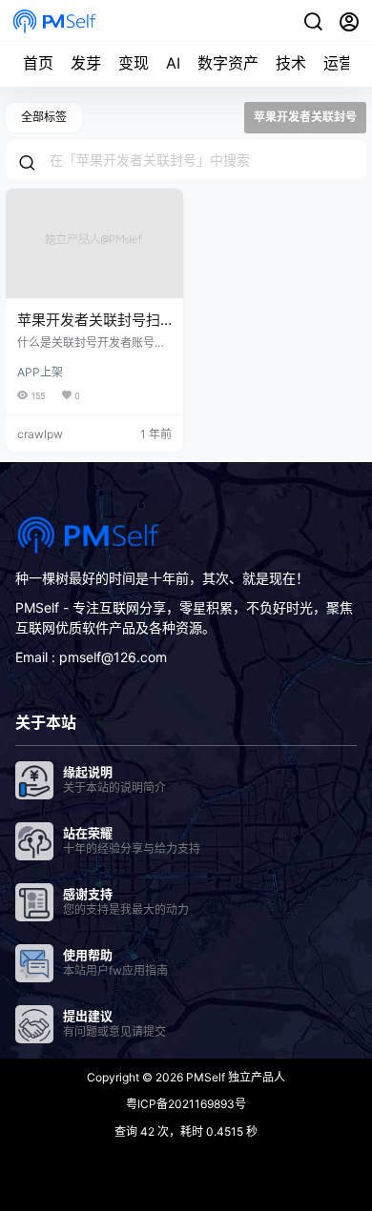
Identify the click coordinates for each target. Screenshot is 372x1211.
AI (173, 62)
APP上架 (40, 372)
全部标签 (44, 117)
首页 (38, 62)
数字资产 (227, 62)
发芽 (86, 62)
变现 (133, 62)
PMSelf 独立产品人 (234, 1077)
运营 (338, 62)
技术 (291, 62)
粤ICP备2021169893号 (186, 1104)
